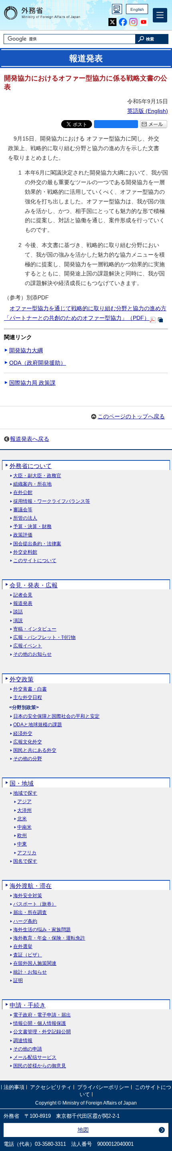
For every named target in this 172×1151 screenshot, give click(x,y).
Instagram (133, 22)
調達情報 (22, 1040)
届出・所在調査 (30, 912)
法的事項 (14, 1087)
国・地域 (22, 783)
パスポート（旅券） (34, 904)
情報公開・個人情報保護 (39, 1023)
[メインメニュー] (160, 15)
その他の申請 (27, 1049)
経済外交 (22, 733)
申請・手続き (28, 1005)
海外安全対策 (27, 895)
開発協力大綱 (26, 350)
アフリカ (26, 853)
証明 (18, 980)
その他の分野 (27, 758)
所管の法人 (25, 518)
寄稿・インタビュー (34, 629)
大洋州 (24, 810)
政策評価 (22, 535)
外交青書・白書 (30, 689)
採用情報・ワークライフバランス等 (51, 501)
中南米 (24, 827)
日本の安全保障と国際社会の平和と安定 (56, 716)
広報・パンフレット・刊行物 (44, 637)
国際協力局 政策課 (32, 383)
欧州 (22, 835)
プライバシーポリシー (103, 1087)
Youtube (144, 22)
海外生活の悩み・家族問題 (42, 929)
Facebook (123, 22)
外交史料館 (25, 552)
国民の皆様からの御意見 (39, 1066)
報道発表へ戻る (29, 439)
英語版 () (147, 111)
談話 (18, 612)
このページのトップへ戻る (131, 416)
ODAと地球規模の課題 (37, 724)
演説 (18, 620)
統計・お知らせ (30, 972)
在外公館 (22, 492)
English (137, 9)
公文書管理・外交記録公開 (42, 1031)
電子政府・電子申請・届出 (42, 1015)
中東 (22, 844)
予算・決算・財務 (32, 526)
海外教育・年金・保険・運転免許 (49, 938)
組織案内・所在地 (32, 484)
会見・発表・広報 (34, 585)
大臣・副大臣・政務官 (37, 475)
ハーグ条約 (25, 921)
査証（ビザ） (27, 955)
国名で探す (25, 861)
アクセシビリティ (51, 1087)
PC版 (117, 9)
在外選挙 (22, 946)
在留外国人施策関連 (34, 963)
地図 (83, 1130)
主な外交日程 (27, 697)
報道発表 (22, 603)
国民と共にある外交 (34, 750)
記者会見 (22, 595)
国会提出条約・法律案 (37, 543)
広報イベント (27, 646)
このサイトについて (34, 560)
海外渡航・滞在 (31, 885)
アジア (24, 801)
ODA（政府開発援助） (37, 363)
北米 (22, 819)
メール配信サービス (34, 1057)
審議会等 (22, 509)
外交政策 (22, 679)
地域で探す (25, 793)
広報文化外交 (27, 742)
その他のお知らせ (32, 654)
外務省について (31, 465)
